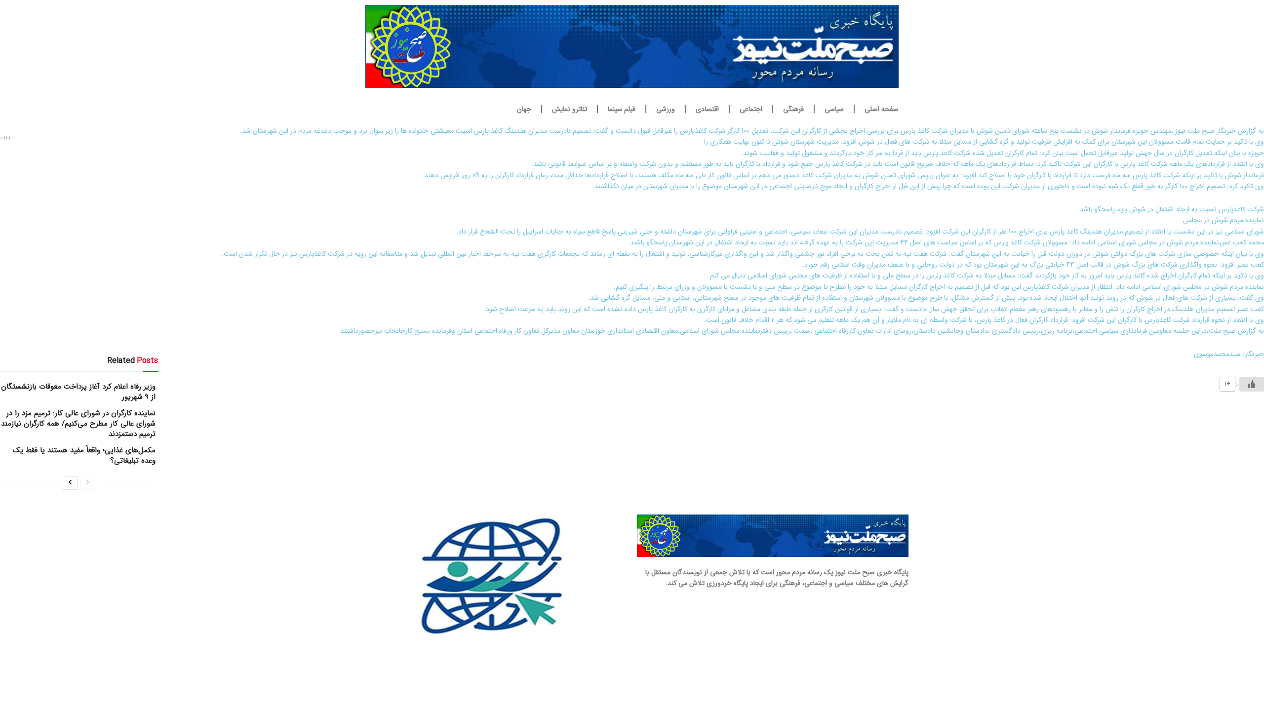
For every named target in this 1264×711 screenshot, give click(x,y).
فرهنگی (793, 109)
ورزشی (665, 109)
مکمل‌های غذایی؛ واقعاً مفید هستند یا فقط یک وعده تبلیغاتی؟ (84, 455)
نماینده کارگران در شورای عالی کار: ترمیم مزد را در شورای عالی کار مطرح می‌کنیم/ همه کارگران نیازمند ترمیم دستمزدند (78, 423)
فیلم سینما (621, 109)
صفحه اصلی (882, 109)
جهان (524, 109)
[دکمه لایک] (1251, 384)
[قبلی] (87, 483)
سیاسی (834, 109)
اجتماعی (751, 109)
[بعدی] (70, 483)
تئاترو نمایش (569, 109)
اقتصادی (707, 109)
